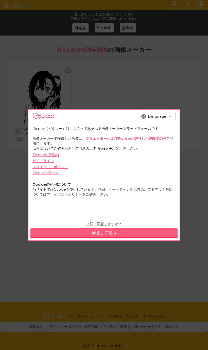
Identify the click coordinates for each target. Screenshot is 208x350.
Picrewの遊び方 (45, 172)
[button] (156, 116)
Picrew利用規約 (45, 155)
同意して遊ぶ (104, 232)
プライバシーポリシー (50, 167)
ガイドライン (43, 161)
